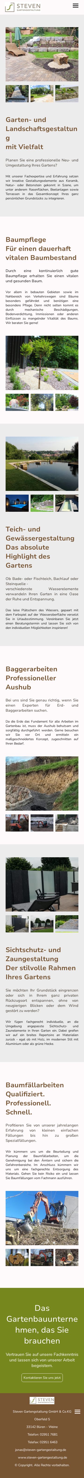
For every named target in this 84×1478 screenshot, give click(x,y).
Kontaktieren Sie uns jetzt (42, 1378)
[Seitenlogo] (23, 7)
